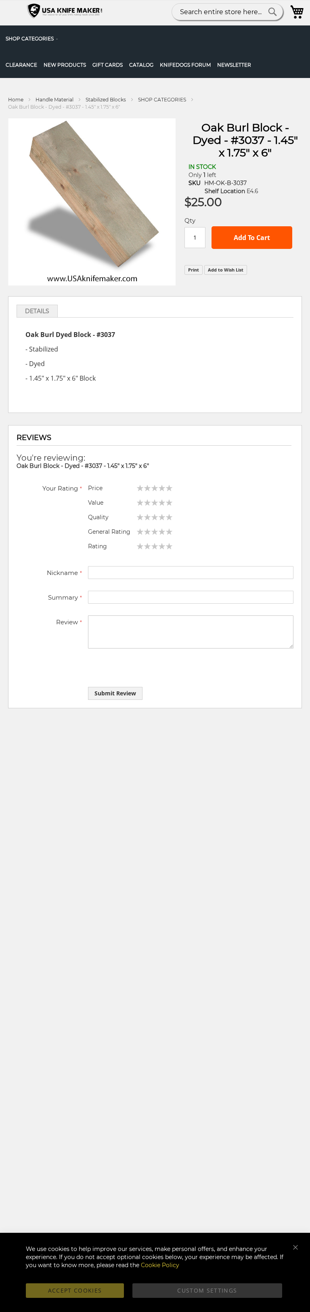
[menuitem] (34, 38)
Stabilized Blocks (106, 100)
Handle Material (54, 100)
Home (15, 100)
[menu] (155, 51)
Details (37, 311)
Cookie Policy (160, 1265)
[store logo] (65, 11)
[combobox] (227, 11)
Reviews (34, 437)
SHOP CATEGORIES (162, 100)
